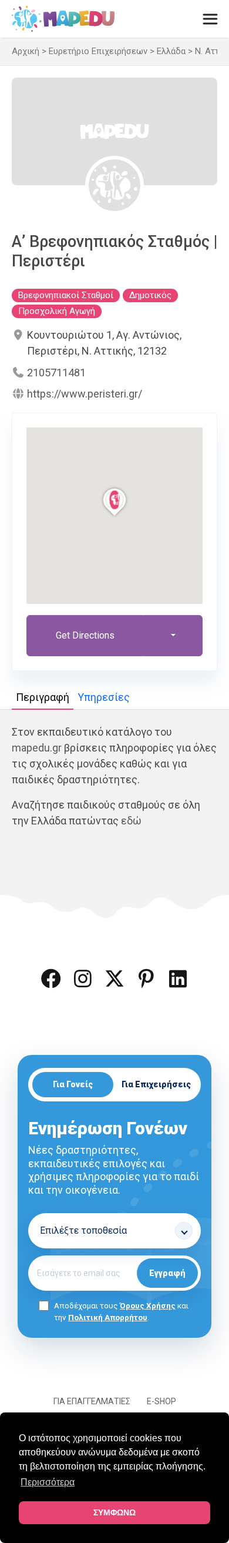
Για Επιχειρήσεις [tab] (156, 1084)
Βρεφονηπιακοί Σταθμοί (65, 295)
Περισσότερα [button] (48, 1482)
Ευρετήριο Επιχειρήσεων (98, 51)
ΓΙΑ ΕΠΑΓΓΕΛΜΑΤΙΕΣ (91, 1401)
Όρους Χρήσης (148, 1305)
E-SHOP (161, 1401)
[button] (51, 978)
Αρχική (25, 51)
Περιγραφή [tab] (42, 697)
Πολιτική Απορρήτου (107, 1317)
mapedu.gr (37, 748)
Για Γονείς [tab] (73, 1084)
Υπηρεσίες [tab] (104, 697)
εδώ (131, 820)
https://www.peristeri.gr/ (84, 394)
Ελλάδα (171, 51)
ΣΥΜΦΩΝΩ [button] (114, 1512)
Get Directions (85, 635)
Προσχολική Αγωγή (56, 311)
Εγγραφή (167, 1273)
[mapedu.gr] (63, 19)
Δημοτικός (150, 295)
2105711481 (56, 372)
